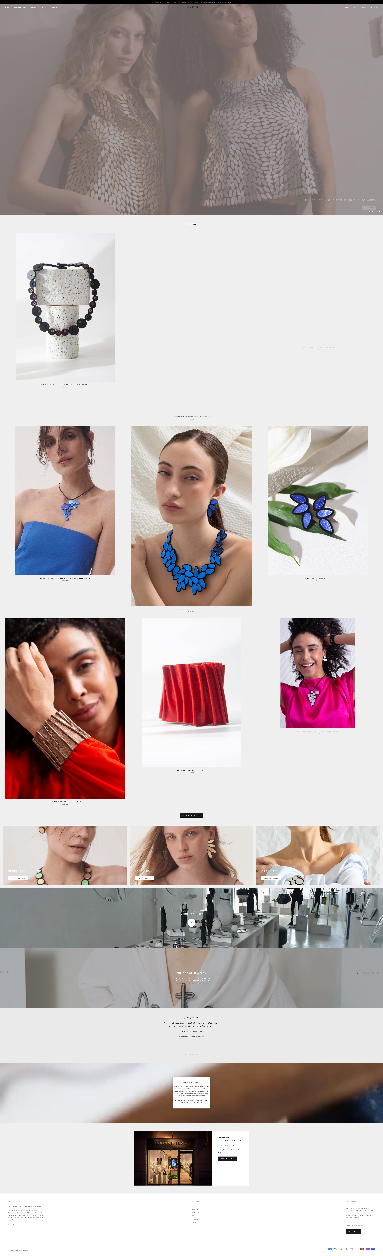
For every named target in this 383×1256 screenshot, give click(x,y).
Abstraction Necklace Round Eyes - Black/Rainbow (65, 384)
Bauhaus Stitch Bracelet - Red (191, 770)
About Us (195, 1209)
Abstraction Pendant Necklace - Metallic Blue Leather (65, 578)
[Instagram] (13, 1224)
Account (356, 7)
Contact (56, 7)
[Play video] (191, 923)
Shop (7, 7)
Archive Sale (20, 7)
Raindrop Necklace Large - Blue (191, 609)
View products (18, 878)
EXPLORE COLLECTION (364, 207)
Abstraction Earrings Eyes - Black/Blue (191, 416)
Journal (34, 7)
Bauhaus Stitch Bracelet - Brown (65, 802)
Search (365, 7)
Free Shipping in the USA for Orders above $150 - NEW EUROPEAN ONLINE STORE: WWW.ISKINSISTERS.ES (191, 2)
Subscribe (353, 1231)
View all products (191, 815)
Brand (45, 7)
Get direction (227, 1159)
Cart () (374, 7)
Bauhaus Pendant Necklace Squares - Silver (317, 731)
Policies (194, 1216)
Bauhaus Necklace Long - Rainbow (318, 345)
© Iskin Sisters (14, 1248)
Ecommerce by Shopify (21, 1251)
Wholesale (195, 1219)
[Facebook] (8, 1224)
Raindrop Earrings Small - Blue (318, 578)
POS (9, 1251)
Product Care (196, 1213)
